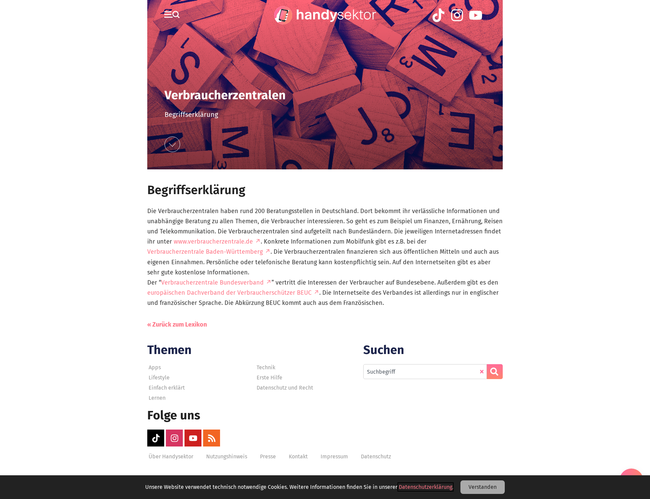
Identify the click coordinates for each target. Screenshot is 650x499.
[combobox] (425, 371)
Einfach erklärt (167, 387)
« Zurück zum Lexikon (177, 324)
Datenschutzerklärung (425, 487)
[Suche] (495, 371)
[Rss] (211, 438)
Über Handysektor (171, 456)
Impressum (334, 456)
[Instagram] (174, 438)
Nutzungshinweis (226, 456)
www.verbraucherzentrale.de (213, 241)
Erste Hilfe (269, 377)
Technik (266, 367)
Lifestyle (159, 377)
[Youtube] (193, 438)
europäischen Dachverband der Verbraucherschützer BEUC (229, 292)
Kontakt (298, 456)
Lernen (157, 398)
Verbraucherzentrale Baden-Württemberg (205, 251)
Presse (268, 456)
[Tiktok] (155, 438)
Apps (155, 367)
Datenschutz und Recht (285, 387)
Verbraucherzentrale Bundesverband (212, 282)
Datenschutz (376, 456)
